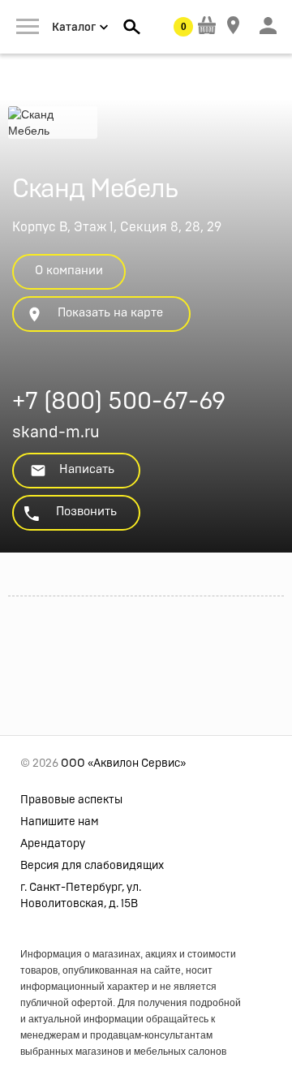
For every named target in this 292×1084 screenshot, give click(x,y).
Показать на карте (110, 313)
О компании (69, 271)
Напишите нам (59, 822)
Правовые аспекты (71, 800)
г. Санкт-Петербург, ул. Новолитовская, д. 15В (80, 896)
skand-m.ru (56, 432)
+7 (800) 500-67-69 (118, 404)
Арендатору (52, 844)
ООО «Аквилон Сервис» (123, 763)
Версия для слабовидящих (92, 865)
